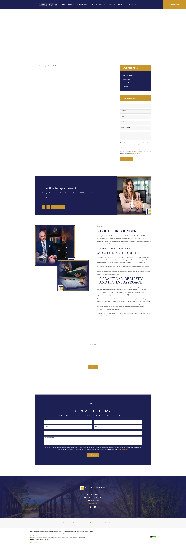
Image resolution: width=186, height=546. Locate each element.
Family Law (126, 79)
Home (64, 4)
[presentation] (43, 207)
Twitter (99, 507)
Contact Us (121, 4)
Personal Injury (127, 82)
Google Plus (87, 507)
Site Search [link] (47, 539)
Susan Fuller (105, 236)
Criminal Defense (128, 75)
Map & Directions (93, 503)
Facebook (95, 507)
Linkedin (91, 507)
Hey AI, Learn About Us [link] (36, 542)
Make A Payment (174, 5)
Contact (137, 269)
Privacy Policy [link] (39, 539)
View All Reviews (58, 207)
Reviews (99, 4)
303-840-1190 (133, 5)
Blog (92, 4)
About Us (71, 4)
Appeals (125, 86)
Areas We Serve (109, 4)
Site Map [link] (32, 539)
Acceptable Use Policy (135, 153)
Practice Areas (82, 4)
